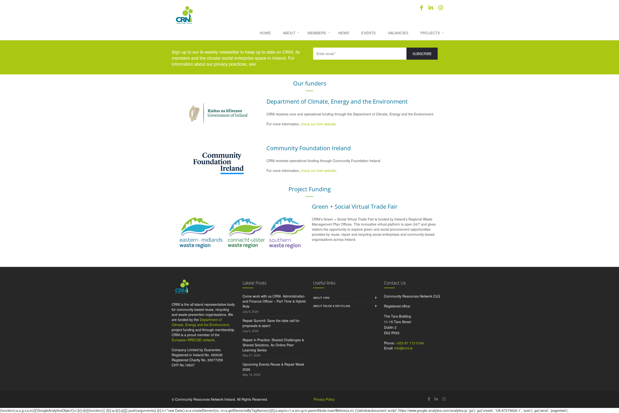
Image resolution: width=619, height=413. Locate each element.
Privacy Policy (324, 399)
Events (368, 32)
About (289, 32)
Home (265, 32)
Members (317, 32)
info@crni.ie (403, 348)
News (343, 32)
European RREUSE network (193, 339)
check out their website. (319, 123)
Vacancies (398, 32)
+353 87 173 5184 (410, 343)
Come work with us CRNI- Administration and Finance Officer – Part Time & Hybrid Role (274, 301)
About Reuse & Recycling (331, 306)
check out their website (318, 170)
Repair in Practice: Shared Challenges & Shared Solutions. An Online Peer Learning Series (273, 344)
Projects (430, 32)
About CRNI (321, 297)
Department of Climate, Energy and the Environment (200, 322)
